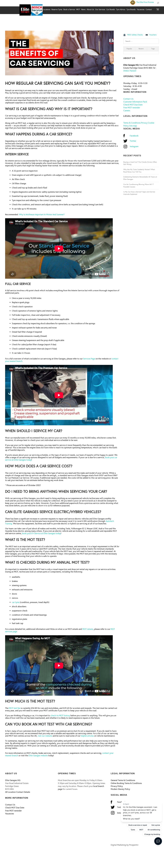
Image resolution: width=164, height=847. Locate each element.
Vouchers (152, 35)
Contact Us (128, 99)
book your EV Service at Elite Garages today (41, 533)
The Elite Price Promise (145, 2)
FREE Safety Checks (135, 35)
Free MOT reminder (131, 107)
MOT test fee (14, 708)
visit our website (45, 736)
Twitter (133, 141)
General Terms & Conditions (123, 780)
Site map (133, 126)
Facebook (134, 135)
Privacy (144, 123)
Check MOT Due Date (132, 104)
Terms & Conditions (132, 123)
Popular (129, 49)
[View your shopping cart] (158, 9)
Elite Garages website (38, 755)
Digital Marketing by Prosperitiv (125, 845)
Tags (153, 49)
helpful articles (87, 736)
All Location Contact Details (17, 792)
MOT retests (87, 629)
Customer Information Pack (135, 102)
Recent (141, 49)
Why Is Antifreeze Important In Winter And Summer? (41, 214)
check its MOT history (60, 715)
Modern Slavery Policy (120, 789)
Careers (126, 110)
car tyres (15, 602)
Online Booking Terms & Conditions (126, 783)
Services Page (89, 358)
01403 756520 (129, 71)
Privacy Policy (117, 786)
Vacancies (9, 813)
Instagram (134, 146)
